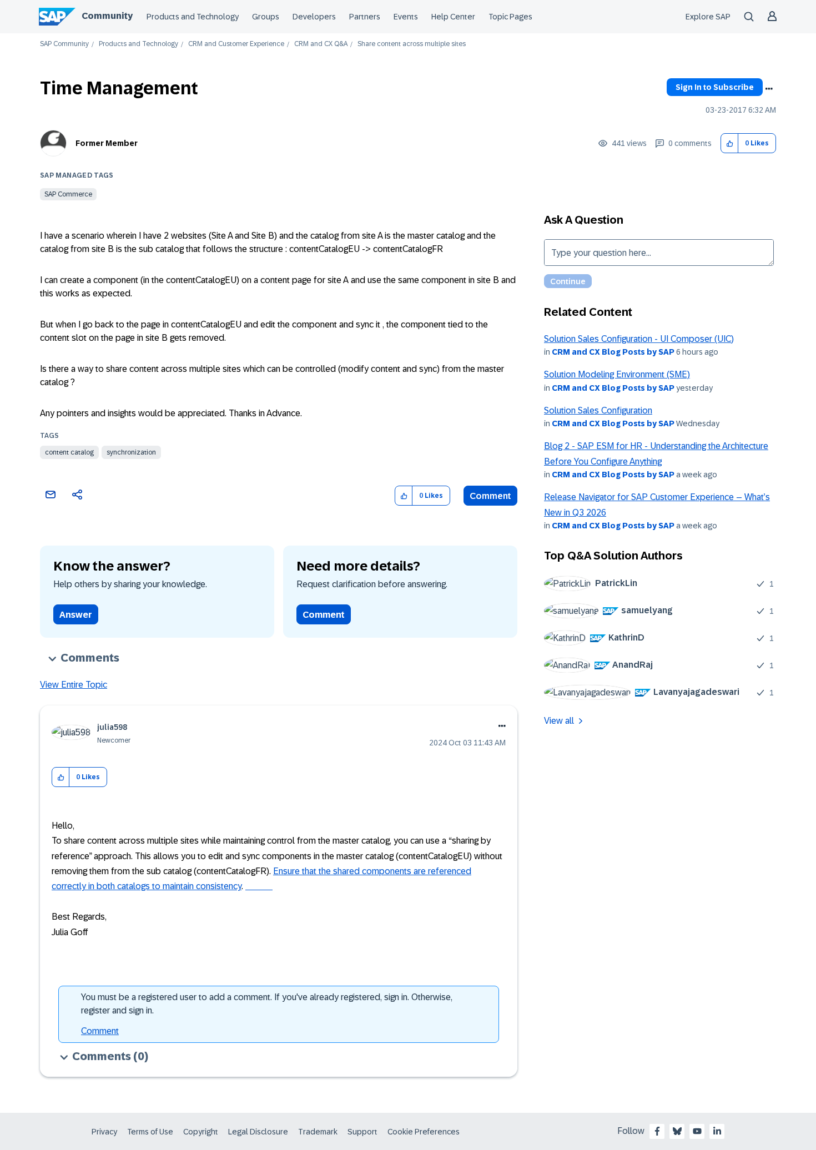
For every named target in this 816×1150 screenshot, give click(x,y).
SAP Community (64, 44)
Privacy (104, 1131)
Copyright (200, 1131)
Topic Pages (510, 16)
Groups (265, 16)
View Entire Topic (73, 684)
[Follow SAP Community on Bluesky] (677, 1131)
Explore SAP (708, 16)
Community (107, 16)
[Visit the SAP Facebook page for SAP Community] (657, 1131)
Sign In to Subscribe (715, 87)
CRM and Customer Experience (236, 44)
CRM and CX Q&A (320, 44)
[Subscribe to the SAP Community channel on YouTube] (697, 1131)
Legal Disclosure (258, 1131)
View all (559, 720)
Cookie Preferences (423, 1131)
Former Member (106, 143)
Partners (364, 16)
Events (406, 16)
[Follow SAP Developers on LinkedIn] (717, 1131)
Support (362, 1131)
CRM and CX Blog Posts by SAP (613, 351)
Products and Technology (193, 16)
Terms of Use (150, 1131)
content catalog (69, 452)
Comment (490, 496)
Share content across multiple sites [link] (411, 44)
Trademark (318, 1131)
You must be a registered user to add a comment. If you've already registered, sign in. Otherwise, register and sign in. (266, 1003)
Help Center (453, 16)
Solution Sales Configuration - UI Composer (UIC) (639, 339)
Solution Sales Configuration (598, 410)
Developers (314, 16)
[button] (729, 143)
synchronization (131, 452)
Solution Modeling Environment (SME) (617, 374)
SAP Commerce (68, 194)
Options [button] (768, 88)
